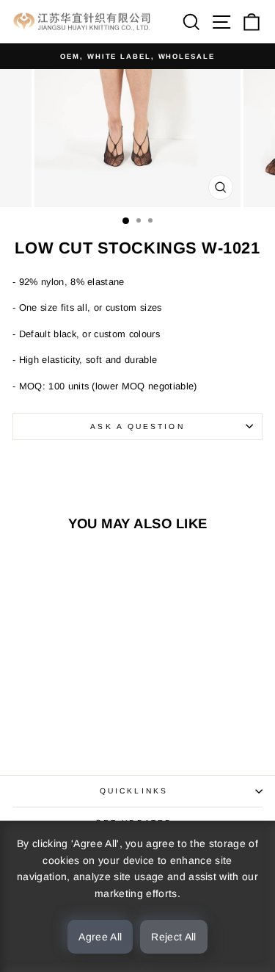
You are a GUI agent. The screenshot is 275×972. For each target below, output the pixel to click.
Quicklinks (134, 791)
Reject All (174, 937)
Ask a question (137, 426)
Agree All (100, 937)
